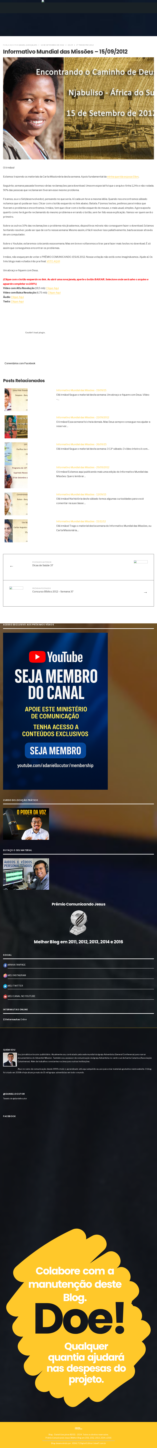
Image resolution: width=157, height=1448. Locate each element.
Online (15, 1019)
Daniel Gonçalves (28, 45)
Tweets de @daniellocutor (15, 1098)
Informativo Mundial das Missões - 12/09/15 (81, 494)
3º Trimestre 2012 (85, 45)
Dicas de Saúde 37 (42, 564)
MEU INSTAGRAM (17, 975)
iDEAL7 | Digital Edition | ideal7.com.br (89, 1443)
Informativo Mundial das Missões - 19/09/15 (81, 390)
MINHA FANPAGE (17, 964)
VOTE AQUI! (53, 261)
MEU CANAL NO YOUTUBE (21, 996)
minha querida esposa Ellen (123, 176)
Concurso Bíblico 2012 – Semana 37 (52, 590)
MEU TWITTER (15, 985)
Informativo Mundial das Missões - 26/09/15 (81, 444)
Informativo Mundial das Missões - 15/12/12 (81, 521)
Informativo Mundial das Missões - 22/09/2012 (82, 417)
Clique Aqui (52, 288)
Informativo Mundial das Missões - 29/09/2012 (82, 467)
